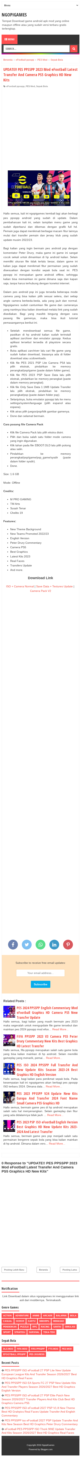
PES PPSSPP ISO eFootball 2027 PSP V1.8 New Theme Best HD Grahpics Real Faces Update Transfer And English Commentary (38, 1411)
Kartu (32, 1321)
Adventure (22, 1315)
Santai (57, 1327)
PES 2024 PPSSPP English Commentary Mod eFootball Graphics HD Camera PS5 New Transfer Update (47, 1012)
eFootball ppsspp (15, 86)
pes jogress (36, 1354)
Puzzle (24, 1327)
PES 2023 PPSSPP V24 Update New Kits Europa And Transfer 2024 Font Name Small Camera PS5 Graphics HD (47, 1098)
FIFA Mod (22, 1349)
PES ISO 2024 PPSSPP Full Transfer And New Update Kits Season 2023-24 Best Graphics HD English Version (47, 1070)
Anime (35, 1315)
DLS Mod (8, 1349)
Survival (34, 1332)
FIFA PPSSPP (38, 1349)
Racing (45, 1327)
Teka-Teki (49, 1332)
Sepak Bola (42, 86)
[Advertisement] (40, 130)
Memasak (58, 1321)
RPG (34, 1327)
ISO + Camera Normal (20, 586)
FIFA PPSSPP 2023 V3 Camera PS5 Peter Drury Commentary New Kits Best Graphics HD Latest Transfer (47, 1041)
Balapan (61, 1315)
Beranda (43, 1270)
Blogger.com (46, 1449)
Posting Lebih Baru (14, 1270)
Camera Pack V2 (40, 590)
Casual (7, 1321)
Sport (7, 1332)
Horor (20, 1321)
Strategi (19, 1332)
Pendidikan (10, 1327)
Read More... (60, 1029)
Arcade (47, 1315)
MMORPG (44, 1321)
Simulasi (70, 1327)
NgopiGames (14, 14)
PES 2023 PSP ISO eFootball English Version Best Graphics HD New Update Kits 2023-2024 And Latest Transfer (47, 1127)
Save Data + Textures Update (54, 586)
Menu (11, 39)
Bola (73, 1315)
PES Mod (30, 86)
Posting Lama (70, 1270)
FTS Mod (53, 1349)
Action (7, 1315)
